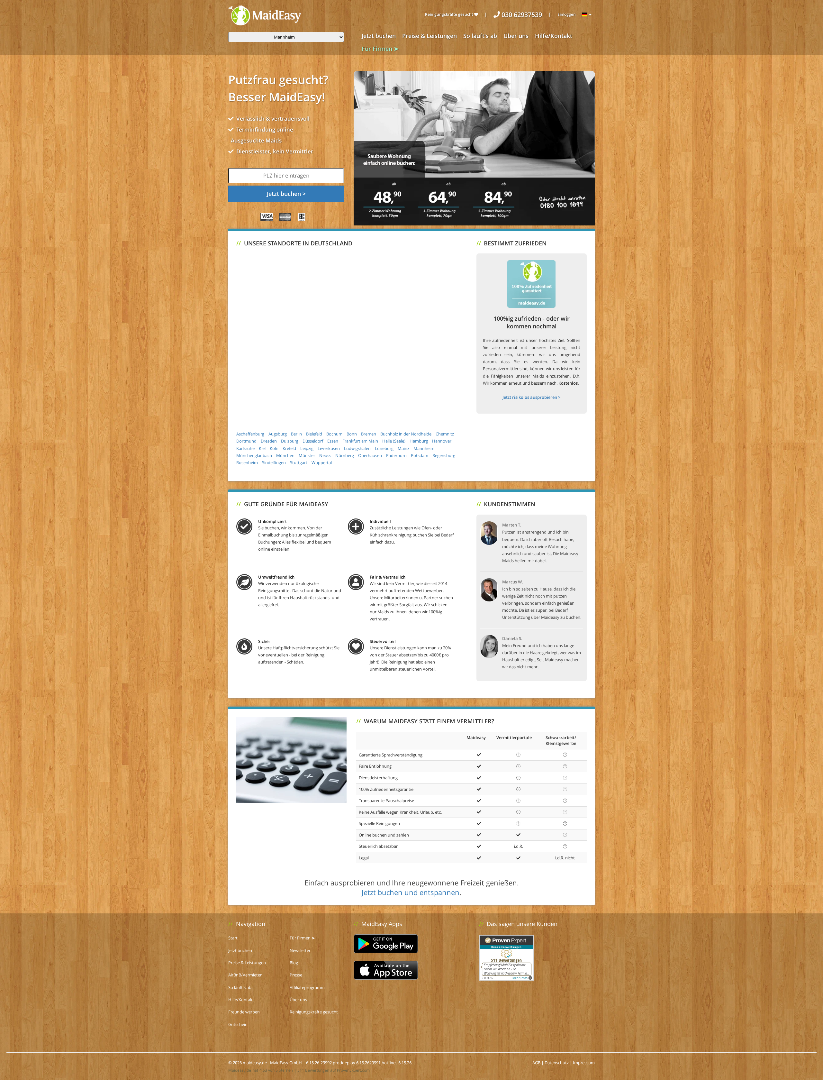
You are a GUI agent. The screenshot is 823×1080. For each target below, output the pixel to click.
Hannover (441, 441)
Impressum (584, 1063)
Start (233, 938)
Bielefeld (314, 434)
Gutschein (238, 1024)
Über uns (516, 36)
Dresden (269, 441)
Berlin (296, 434)
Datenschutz (557, 1063)
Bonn (352, 434)
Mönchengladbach (254, 455)
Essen (332, 441)
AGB (536, 1063)
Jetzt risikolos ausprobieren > (531, 397)
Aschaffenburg (250, 434)
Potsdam (419, 455)
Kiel (262, 448)
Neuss (325, 455)
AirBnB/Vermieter (245, 975)
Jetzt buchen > (286, 193)
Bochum (334, 434)
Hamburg (419, 441)
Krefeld (289, 448)
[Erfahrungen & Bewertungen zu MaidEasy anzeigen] (506, 957)
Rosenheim (247, 462)
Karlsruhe (245, 448)
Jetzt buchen (379, 36)
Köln (274, 448)
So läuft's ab (480, 36)
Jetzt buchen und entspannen (410, 892)
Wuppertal (322, 462)
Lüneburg (384, 448)
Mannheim (423, 448)
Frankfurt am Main (360, 441)
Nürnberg (344, 455)
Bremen (368, 434)
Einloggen (566, 14)
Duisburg (289, 441)
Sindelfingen (274, 462)
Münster (307, 455)
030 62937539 (521, 14)
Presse (296, 975)
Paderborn (396, 455)
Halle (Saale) (393, 441)
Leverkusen (329, 448)
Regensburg (443, 455)
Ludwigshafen (357, 448)
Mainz (403, 448)
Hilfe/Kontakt (553, 36)
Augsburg (277, 434)
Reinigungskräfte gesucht (449, 14)
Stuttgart (298, 462)
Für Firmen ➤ (380, 48)
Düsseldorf (313, 441)
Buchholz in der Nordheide (405, 434)
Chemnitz (445, 434)
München (285, 455)
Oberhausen (370, 455)
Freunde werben (244, 1012)
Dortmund (246, 441)
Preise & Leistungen (429, 36)
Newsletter (300, 950)
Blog (294, 963)
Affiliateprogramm (307, 987)
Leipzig (306, 448)
